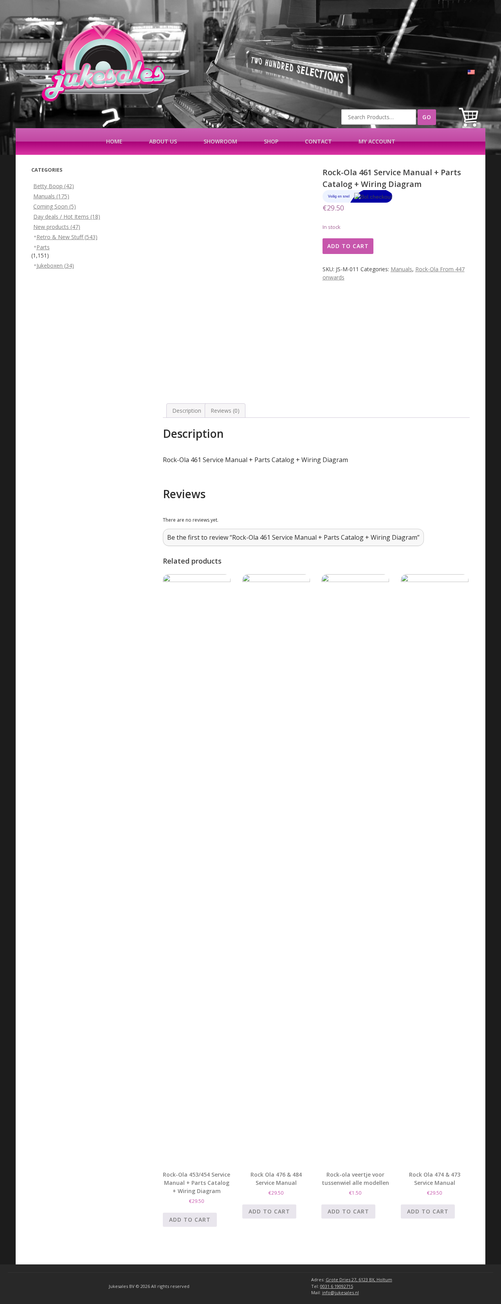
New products (56, 226)
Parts (43, 247)
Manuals (401, 269)
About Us (163, 141)
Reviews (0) (225, 410)
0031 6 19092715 (336, 1286)
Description (186, 410)
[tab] (186, 410)
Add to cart (348, 246)
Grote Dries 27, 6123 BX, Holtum (359, 1279)
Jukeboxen (55, 265)
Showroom (220, 141)
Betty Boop (53, 186)
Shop (271, 141)
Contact (318, 141)
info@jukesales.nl (340, 1292)
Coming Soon (54, 206)
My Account (377, 141)
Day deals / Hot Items (66, 216)
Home (114, 141)
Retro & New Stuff (66, 237)
